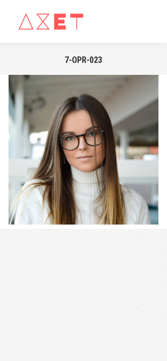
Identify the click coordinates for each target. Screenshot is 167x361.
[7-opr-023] (83, 150)
